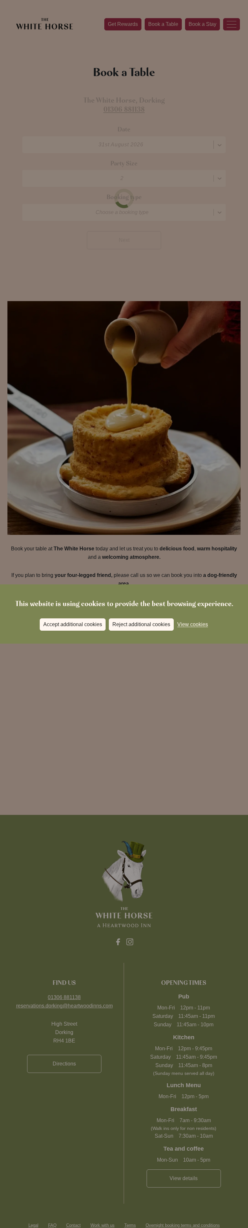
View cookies (192, 624)
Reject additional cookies (141, 624)
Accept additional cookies (72, 624)
